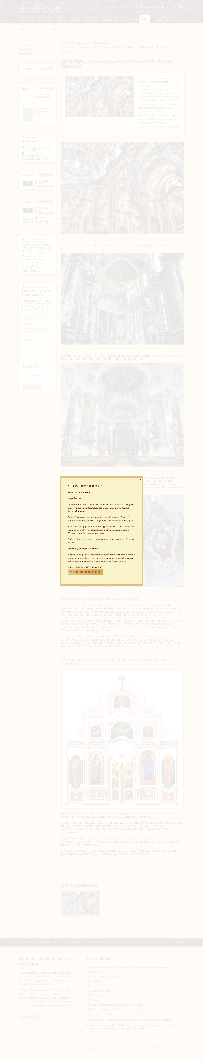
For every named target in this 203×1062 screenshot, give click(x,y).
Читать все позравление (85, 572)
